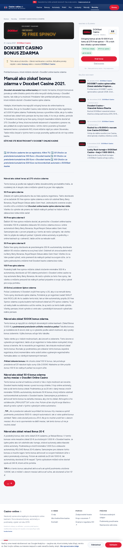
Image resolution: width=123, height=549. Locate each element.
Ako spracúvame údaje (69, 546)
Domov (6, 19)
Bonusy (47, 7)
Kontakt (54, 522)
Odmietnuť (96, 545)
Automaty (56, 7)
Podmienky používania (109, 521)
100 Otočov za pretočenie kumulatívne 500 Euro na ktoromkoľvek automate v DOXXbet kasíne (37, 162)
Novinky (95, 7)
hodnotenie (8, 531)
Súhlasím (113, 545)
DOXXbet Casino (48, 64)
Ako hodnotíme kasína (60, 518)
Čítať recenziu (99, 63)
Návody (86, 7)
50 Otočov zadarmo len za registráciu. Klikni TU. (29, 152)
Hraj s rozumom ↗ (83, 518)
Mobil (64, 7)
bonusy (25, 64)
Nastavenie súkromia (108, 525)
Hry (70, 7)
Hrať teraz (99, 59)
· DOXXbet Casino (23, 43)
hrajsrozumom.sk (84, 2)
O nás (53, 515)
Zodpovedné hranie (84, 515)
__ (8, 483)
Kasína (39, 7)
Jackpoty (77, 7)
